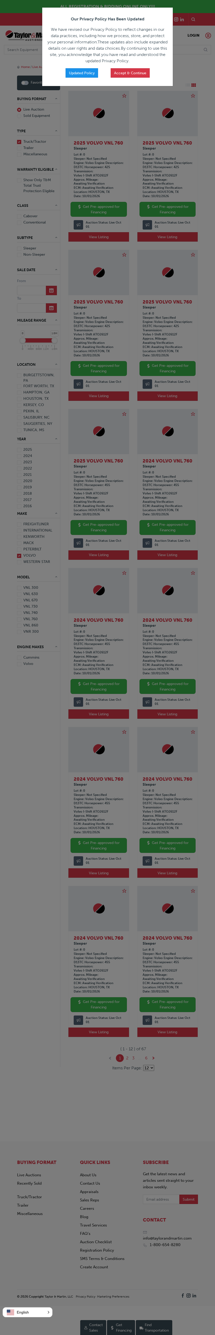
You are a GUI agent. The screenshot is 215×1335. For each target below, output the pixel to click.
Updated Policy (82, 73)
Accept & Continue (130, 73)
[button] (27, 1312)
